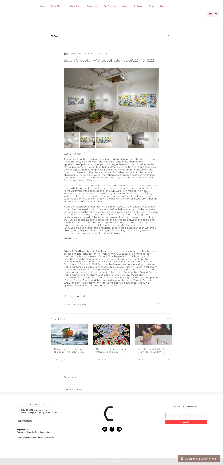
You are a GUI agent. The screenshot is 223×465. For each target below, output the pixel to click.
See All (169, 319)
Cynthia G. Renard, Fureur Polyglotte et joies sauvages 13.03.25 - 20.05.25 (111, 350)
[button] (169, 36)
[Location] (18, 410)
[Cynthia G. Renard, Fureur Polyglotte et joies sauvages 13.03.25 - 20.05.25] (111, 334)
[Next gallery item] (156, 100)
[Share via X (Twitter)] (71, 296)
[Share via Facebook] (65, 296)
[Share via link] (84, 296)
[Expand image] (111, 100)
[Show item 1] (71, 140)
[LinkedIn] (104, 429)
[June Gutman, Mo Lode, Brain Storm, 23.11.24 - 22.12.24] (153, 334)
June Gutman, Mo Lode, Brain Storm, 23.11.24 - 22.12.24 (152, 350)
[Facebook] (111, 429)
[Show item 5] (136, 140)
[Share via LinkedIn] (77, 296)
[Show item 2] (87, 140)
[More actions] (157, 53)
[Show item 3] (104, 140)
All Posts (54, 36)
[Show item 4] (120, 140)
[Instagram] (119, 429)
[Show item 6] (152, 140)
